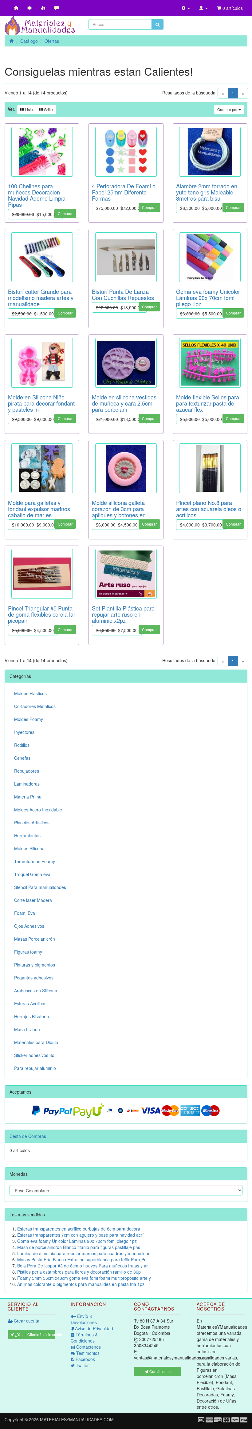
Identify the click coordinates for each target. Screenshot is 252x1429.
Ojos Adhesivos (29, 926)
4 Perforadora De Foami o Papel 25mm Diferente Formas (124, 192)
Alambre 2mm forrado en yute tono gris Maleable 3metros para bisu (206, 192)
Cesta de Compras (28, 1136)
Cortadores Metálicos (35, 706)
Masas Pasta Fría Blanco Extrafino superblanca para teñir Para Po (82, 1259)
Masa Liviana (27, 1029)
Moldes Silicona (29, 848)
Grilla (48, 109)
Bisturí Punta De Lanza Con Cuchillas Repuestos (123, 294)
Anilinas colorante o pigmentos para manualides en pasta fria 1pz (80, 1284)
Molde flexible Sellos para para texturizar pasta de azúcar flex (207, 403)
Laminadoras (27, 784)
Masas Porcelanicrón (34, 939)
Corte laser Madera (33, 900)
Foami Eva (24, 913)
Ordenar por (227, 109)
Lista (28, 109)
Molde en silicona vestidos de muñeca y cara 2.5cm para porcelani (124, 403)
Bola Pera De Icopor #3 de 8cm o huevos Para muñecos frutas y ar (82, 1266)
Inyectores (24, 732)
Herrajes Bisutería (31, 1016)
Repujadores (26, 771)
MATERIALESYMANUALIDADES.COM (77, 1419)
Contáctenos (88, 1347)
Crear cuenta (26, 1321)
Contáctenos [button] (159, 1371)
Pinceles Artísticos (31, 822)
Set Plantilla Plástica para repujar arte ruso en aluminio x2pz (123, 614)
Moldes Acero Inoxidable (38, 810)
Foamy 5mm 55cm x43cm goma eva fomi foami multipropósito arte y (84, 1278)
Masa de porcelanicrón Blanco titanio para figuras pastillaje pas (78, 1247)
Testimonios (87, 1353)
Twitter (82, 1365)
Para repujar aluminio (35, 1068)
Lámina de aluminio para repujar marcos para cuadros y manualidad (84, 1253)
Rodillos (22, 745)
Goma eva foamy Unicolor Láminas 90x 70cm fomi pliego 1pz (208, 297)
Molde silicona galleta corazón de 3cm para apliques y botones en (119, 508)
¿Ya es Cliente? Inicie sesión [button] (34, 1334)
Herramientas (27, 835)
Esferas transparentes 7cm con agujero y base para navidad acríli (81, 1235)
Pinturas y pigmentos (34, 965)
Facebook (84, 1359)
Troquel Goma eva (32, 874)
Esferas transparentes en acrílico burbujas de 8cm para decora (78, 1229)
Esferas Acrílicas (30, 1003)
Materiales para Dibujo (36, 1042)
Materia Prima (27, 797)
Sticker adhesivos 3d (34, 1055)
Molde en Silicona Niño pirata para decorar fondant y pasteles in (41, 403)
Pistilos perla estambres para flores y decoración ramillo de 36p (79, 1272)
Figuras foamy (28, 952)
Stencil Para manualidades (40, 887)
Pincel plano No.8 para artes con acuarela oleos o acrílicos (208, 508)
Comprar (65, 213)
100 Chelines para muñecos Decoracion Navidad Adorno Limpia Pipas (36, 195)
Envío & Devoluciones (84, 1319)
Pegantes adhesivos (33, 978)
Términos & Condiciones (84, 1337)
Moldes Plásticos (30, 693)
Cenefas (22, 758)
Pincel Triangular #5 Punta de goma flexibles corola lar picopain (41, 614)
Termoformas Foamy (34, 861)
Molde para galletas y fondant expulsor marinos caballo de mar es (39, 508)
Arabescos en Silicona (35, 990)
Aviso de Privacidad (93, 1328)
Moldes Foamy (28, 719)
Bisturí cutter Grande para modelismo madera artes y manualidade (40, 297)
